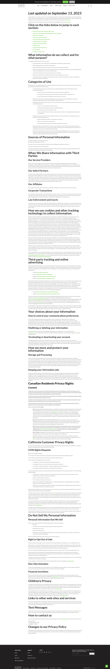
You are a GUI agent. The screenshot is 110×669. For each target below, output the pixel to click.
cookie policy (59, 668)
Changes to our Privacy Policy (39, 51)
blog (16, 652)
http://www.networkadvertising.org (36, 299)
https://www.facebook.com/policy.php (44, 274)
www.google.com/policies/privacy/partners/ (36, 255)
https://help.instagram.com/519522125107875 (46, 276)
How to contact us (36, 49)
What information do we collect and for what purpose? (43, 31)
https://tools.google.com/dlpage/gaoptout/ (42, 256)
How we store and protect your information (41, 39)
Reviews (65, 5)
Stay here (72, 2)
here (77, 332)
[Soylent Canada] (21, 5)
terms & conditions (26, 668)
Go (65, 2)
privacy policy (32, 668)
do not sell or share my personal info (42, 668)
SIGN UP (92, 653)
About (51, 5)
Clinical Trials (58, 5)
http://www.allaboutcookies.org (41, 297)
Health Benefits (44, 5)
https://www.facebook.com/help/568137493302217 (47, 291)
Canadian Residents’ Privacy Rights (40, 41)
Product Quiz (72, 5)
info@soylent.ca (40, 302)
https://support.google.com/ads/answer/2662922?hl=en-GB (48, 293)
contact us (30, 655)
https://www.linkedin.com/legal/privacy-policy (46, 278)
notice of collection (52, 668)
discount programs (19, 660)
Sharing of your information (38, 35)
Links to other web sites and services (40, 47)
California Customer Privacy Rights (40, 43)
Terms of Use (67, 19)
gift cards (17, 658)
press (16, 655)
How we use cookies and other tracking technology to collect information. (47, 33)
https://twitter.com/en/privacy (42, 272)
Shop (38, 5)
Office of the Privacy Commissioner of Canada (48, 429)
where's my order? (32, 658)
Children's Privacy (36, 45)
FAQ (29, 652)
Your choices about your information (40, 37)
